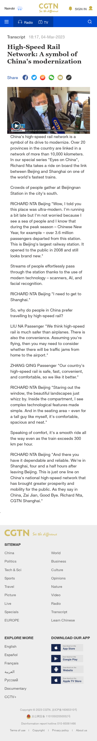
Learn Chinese (63, 620)
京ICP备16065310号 (64, 709)
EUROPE (12, 620)
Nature (56, 586)
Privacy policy (60, 730)
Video (55, 595)
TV (46, 22)
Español (11, 654)
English (10, 646)
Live (8, 603)
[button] (16, 126)
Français (11, 663)
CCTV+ (10, 696)
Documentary (15, 688)
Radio (28, 22)
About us (81, 730)
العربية (9, 671)
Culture (57, 569)
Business (58, 561)
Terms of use (18, 730)
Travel (9, 586)
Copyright (38, 730)
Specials (11, 612)
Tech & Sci (13, 569)
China (9, 553)
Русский (11, 680)
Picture (10, 595)
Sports (10, 578)
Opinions (58, 578)
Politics (10, 561)
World (55, 553)
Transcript (59, 612)
